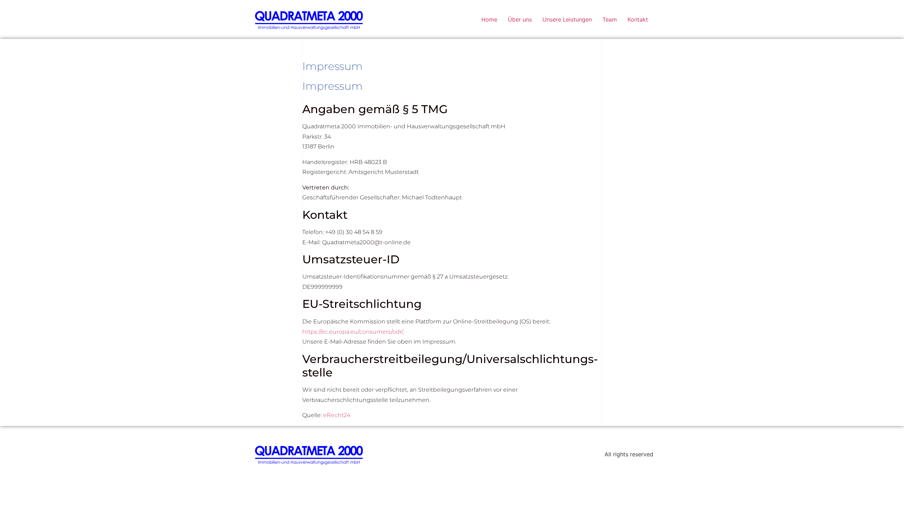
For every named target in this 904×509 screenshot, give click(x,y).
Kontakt (638, 19)
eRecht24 (336, 415)
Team (609, 19)
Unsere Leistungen (567, 19)
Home (489, 19)
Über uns (520, 19)
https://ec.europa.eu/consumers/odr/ (352, 331)
